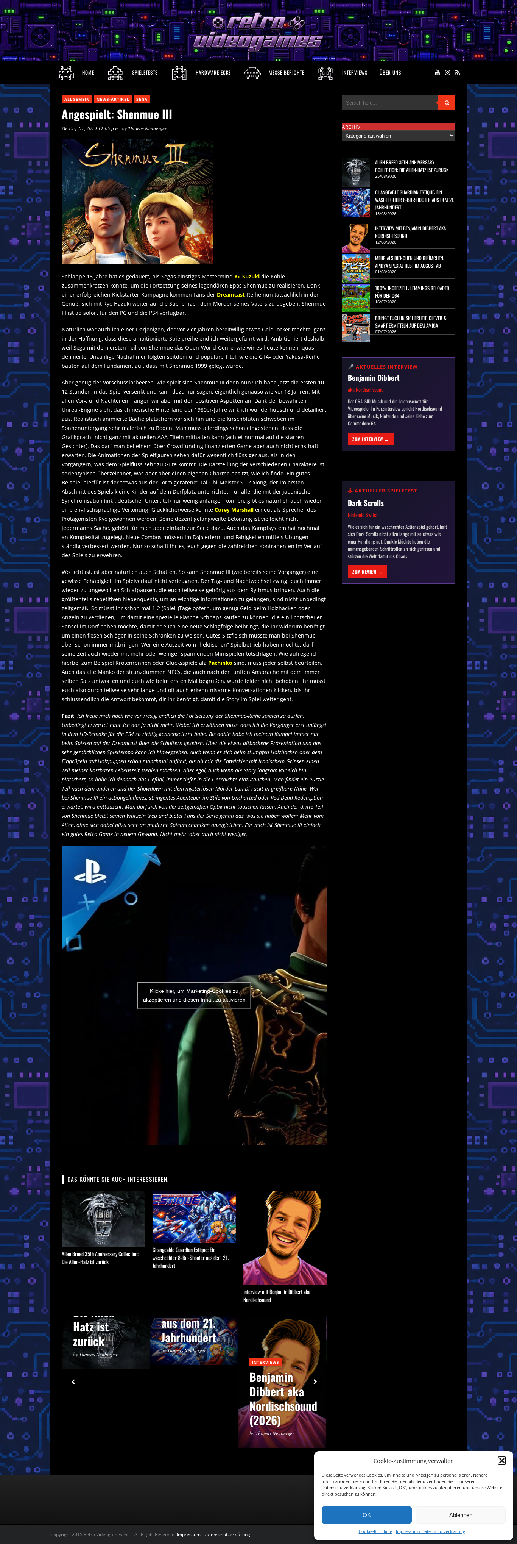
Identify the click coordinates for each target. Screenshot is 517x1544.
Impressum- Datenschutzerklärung (214, 1534)
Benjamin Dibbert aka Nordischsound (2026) (283, 1398)
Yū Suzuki (247, 276)
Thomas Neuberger (147, 128)
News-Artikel (113, 99)
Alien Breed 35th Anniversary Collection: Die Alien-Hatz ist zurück (100, 1258)
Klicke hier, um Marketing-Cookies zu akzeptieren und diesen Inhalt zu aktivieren (194, 995)
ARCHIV (351, 126)
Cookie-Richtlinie (375, 1531)
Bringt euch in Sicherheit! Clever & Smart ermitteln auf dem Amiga (411, 321)
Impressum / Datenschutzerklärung (430, 1531)
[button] (502, 1460)
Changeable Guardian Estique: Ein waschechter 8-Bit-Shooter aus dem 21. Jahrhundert (191, 1257)
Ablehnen (460, 1515)
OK (367, 1515)
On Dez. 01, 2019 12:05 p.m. (91, 128)
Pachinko (220, 662)
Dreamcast (231, 294)
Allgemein (77, 99)
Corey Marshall (234, 509)
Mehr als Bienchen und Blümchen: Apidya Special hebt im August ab (409, 261)
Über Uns (390, 72)
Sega (142, 99)
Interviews (265, 1362)
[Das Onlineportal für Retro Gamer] (258, 50)
